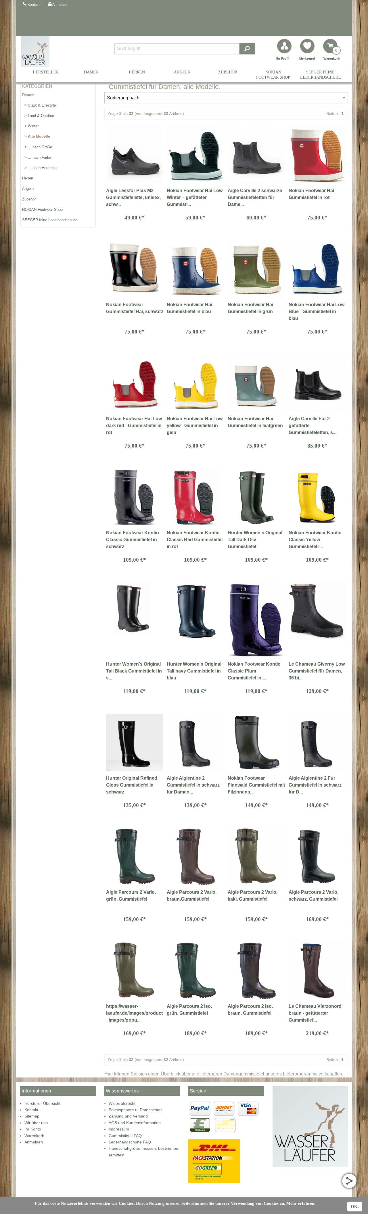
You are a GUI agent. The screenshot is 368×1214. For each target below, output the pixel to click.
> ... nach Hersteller (39, 168)
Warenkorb (34, 1135)
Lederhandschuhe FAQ (130, 1142)
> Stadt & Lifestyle (39, 105)
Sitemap (31, 1116)
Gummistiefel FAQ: (126, 1135)
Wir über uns (36, 1122)
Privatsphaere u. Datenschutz (135, 1109)
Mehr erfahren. (300, 1203)
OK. (355, 1206)
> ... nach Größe (37, 147)
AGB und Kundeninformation (135, 1122)
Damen (91, 72)
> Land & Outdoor (38, 115)
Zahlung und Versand (128, 1116)
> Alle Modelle (36, 136)
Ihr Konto (32, 1129)
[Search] (247, 48)
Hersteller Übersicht (42, 1103)
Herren (137, 72)
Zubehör (227, 72)
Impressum (119, 1129)
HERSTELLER (46, 72)
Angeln (182, 72)
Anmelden (33, 1142)
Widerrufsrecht (122, 1103)
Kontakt (31, 1109)
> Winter (30, 126)
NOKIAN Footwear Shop (273, 74)
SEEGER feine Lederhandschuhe (320, 74)
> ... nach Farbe (36, 157)
